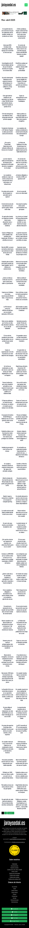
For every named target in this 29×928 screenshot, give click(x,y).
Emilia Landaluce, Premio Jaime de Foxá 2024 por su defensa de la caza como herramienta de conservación (21, 33)
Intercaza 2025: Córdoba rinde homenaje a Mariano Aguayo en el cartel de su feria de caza (7, 48)
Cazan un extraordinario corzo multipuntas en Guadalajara (21, 98)
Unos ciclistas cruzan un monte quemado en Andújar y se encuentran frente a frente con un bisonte (22, 295)
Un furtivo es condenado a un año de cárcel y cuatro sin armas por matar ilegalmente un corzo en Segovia (7, 370)
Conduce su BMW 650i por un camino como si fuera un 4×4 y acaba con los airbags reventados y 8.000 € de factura (7, 558)
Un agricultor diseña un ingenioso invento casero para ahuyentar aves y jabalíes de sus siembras (7, 221)
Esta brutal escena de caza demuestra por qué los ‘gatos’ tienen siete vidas (7, 206)
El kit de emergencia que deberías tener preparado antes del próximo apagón (7, 116)
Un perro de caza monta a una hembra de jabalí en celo (7, 525)
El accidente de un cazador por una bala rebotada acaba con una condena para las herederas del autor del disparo (21, 659)
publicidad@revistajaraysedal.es (17, 839)
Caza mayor (14, 890)
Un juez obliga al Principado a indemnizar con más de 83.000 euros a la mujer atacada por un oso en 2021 (7, 711)
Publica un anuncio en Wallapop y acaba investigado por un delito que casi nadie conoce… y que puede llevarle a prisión (22, 803)
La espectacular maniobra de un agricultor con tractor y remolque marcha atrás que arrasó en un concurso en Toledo (21, 712)
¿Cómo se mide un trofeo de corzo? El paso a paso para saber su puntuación (7, 280)
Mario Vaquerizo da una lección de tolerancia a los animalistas (21, 592)
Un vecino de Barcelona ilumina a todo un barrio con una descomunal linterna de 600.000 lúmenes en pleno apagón (21, 50)
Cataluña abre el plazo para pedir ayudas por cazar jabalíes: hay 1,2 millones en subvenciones (7, 265)
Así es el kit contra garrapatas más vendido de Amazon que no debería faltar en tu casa (21, 386)
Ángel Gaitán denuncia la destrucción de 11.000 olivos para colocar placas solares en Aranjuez (22, 788)
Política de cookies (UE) (14, 879)
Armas (14, 898)
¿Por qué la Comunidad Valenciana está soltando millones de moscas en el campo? (7, 146)
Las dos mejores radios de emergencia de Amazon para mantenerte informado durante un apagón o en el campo (7, 163)
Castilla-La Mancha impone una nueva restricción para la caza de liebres (22, 466)
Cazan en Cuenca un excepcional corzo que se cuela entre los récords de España (22, 403)
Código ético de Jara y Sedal (14, 869)
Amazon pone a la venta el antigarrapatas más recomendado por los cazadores (7, 644)
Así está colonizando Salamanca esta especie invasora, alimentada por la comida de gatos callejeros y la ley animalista (7, 83)
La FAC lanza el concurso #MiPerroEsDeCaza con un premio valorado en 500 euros (7, 310)
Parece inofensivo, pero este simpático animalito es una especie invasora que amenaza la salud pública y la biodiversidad (7, 387)
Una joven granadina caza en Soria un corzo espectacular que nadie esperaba (7, 762)
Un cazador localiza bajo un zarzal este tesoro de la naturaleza (21, 675)
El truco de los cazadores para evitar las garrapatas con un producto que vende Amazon (7, 339)
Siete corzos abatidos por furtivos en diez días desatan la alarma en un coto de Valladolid (7, 324)
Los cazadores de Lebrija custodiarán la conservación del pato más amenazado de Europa (22, 131)
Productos (14, 896)
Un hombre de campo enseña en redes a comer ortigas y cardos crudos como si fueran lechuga (21, 577)
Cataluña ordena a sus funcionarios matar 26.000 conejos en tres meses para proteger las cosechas (7, 434)
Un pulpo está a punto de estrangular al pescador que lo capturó (7, 194)
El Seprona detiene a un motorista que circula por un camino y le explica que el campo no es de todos (7, 404)
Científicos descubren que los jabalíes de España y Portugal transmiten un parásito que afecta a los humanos (21, 82)
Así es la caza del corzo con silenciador (21, 192)
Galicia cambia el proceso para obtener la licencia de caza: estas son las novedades (21, 281)
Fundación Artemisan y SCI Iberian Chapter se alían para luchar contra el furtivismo (7, 130)
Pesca (14, 894)
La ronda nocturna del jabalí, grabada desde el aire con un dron (7, 512)
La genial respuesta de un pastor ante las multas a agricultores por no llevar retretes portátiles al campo (21, 236)
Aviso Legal (14, 871)
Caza (14, 888)
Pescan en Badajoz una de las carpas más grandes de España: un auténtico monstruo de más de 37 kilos (22, 419)
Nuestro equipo (14, 867)
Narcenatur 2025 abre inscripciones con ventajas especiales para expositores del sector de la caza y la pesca (7, 677)
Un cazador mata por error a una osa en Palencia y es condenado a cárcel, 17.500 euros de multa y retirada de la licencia (7, 747)
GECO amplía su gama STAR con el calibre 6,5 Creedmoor (22, 308)
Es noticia (14, 886)
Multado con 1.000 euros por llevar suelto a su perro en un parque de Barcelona (7, 775)
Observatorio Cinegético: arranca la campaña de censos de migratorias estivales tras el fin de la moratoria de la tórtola (7, 660)
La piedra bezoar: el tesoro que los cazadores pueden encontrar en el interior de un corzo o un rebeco (21, 527)
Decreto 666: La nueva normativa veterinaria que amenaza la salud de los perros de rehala (7, 250)
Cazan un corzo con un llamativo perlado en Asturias (21, 642)
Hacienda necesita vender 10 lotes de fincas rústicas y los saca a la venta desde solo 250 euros (21, 324)
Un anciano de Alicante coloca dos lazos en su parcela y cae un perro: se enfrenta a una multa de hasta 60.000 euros (22, 163)
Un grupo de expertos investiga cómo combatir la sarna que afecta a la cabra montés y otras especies (7, 729)
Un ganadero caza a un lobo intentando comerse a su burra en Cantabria (22, 338)
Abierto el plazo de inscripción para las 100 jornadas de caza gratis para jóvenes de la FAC (7, 481)
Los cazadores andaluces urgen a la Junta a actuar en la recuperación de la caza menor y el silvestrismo (7, 179)
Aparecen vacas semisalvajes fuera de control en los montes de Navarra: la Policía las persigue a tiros (21, 250)
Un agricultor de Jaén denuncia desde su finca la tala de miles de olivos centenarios (7, 802)
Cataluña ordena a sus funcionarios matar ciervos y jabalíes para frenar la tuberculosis (22, 775)
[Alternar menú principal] (26, 4)
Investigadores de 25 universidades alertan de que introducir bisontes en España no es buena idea (7, 66)
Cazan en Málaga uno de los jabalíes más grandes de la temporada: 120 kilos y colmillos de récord (7, 236)
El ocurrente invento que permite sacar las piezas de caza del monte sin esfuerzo (21, 609)
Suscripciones (14, 865)
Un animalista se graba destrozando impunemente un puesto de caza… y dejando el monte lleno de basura (22, 451)
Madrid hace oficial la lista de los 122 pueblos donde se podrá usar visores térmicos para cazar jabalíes (21, 370)
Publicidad (14, 864)
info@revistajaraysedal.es (18, 842)
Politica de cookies (14, 875)
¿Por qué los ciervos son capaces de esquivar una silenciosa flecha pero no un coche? (7, 543)
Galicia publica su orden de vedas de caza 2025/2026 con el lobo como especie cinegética (22, 117)
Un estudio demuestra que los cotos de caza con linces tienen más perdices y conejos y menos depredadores (22, 499)
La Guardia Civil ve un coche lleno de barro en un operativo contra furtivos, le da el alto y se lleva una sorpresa (7, 693)
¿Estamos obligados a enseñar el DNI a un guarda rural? (21, 177)
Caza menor (14, 892)
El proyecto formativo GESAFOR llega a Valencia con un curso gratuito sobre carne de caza (7, 418)
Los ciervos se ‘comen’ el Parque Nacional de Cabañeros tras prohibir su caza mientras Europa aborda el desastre (22, 221)
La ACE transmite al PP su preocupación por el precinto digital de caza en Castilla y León (21, 729)
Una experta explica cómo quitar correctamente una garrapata (21, 206)
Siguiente (10, 813)
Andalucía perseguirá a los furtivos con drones (7, 449)
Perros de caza (14, 900)
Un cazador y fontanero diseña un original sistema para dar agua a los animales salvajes (7, 467)
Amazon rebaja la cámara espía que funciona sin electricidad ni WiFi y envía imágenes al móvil (21, 435)
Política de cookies (14, 877)
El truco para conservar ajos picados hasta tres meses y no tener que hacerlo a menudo (21, 543)
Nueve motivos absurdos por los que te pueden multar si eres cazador (21, 513)
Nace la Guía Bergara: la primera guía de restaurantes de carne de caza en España (22, 762)
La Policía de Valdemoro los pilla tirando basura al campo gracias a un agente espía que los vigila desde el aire (21, 147)
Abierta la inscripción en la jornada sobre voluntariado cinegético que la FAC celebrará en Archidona (21, 266)
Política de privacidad (14, 873)
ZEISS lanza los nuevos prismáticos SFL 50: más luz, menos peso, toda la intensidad (21, 745)
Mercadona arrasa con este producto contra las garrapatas (7, 786)
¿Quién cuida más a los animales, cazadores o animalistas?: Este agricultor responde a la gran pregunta (7, 578)
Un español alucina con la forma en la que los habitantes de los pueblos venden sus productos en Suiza (7, 32)
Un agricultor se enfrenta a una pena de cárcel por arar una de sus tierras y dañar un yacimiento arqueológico (22, 354)
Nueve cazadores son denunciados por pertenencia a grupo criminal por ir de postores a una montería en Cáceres (7, 625)
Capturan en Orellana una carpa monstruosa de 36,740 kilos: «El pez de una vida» (7, 295)
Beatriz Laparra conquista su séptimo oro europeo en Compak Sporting (7, 498)
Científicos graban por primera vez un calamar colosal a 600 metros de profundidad (22, 66)
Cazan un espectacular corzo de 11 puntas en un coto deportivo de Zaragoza (7, 352)
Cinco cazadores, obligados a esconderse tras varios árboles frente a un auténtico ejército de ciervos (7, 594)
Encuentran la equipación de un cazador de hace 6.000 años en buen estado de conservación (7, 609)
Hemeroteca (14, 902)
